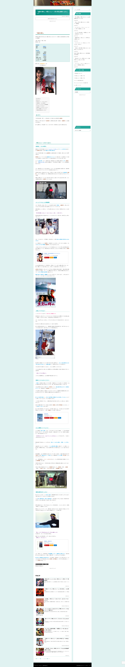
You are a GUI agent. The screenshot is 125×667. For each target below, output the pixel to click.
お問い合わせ (45, 665)
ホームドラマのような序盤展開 (42, 104)
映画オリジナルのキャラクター (42, 107)
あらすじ (38, 100)
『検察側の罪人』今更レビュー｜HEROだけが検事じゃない (82, 38)
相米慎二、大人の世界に (41, 103)
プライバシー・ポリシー (38, 665)
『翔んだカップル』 (41, 162)
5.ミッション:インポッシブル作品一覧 (81, 82)
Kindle (55, 257)
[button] (89, 9)
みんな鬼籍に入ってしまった (42, 108)
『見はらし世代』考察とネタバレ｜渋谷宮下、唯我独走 (81, 23)
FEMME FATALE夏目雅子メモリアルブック (52, 253)
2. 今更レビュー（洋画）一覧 (79, 75)
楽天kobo (51, 417)
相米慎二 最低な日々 (48, 541)
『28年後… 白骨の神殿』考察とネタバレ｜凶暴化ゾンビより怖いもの (82, 49)
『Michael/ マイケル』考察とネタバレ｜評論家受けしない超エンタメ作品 (82, 59)
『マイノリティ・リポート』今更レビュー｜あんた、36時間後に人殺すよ (82, 64)
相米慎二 (44, 46)
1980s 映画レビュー (39, 564)
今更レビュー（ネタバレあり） (42, 101)
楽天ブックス (47, 257)
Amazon (51, 257)
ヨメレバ (48, 254)
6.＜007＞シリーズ (77, 85)
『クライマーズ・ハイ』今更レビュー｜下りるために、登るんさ (82, 43)
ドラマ (44, 564)
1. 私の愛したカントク (78, 73)
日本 (47, 564)
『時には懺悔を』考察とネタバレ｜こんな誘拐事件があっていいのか (82, 18)
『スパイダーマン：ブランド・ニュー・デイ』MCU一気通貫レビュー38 (81, 28)
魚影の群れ (46, 413)
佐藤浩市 (44, 54)
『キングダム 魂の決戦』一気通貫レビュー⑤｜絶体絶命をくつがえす (82, 33)
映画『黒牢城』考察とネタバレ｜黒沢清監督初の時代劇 (82, 54)
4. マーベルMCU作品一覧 (78, 80)
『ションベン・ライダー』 (52, 149)
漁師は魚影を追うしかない (41, 110)
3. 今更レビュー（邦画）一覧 (79, 78)
